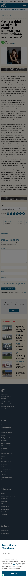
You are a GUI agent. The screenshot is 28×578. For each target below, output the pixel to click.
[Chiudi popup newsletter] (24, 543)
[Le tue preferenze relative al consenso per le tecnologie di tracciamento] (2, 575)
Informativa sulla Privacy (19, 564)
